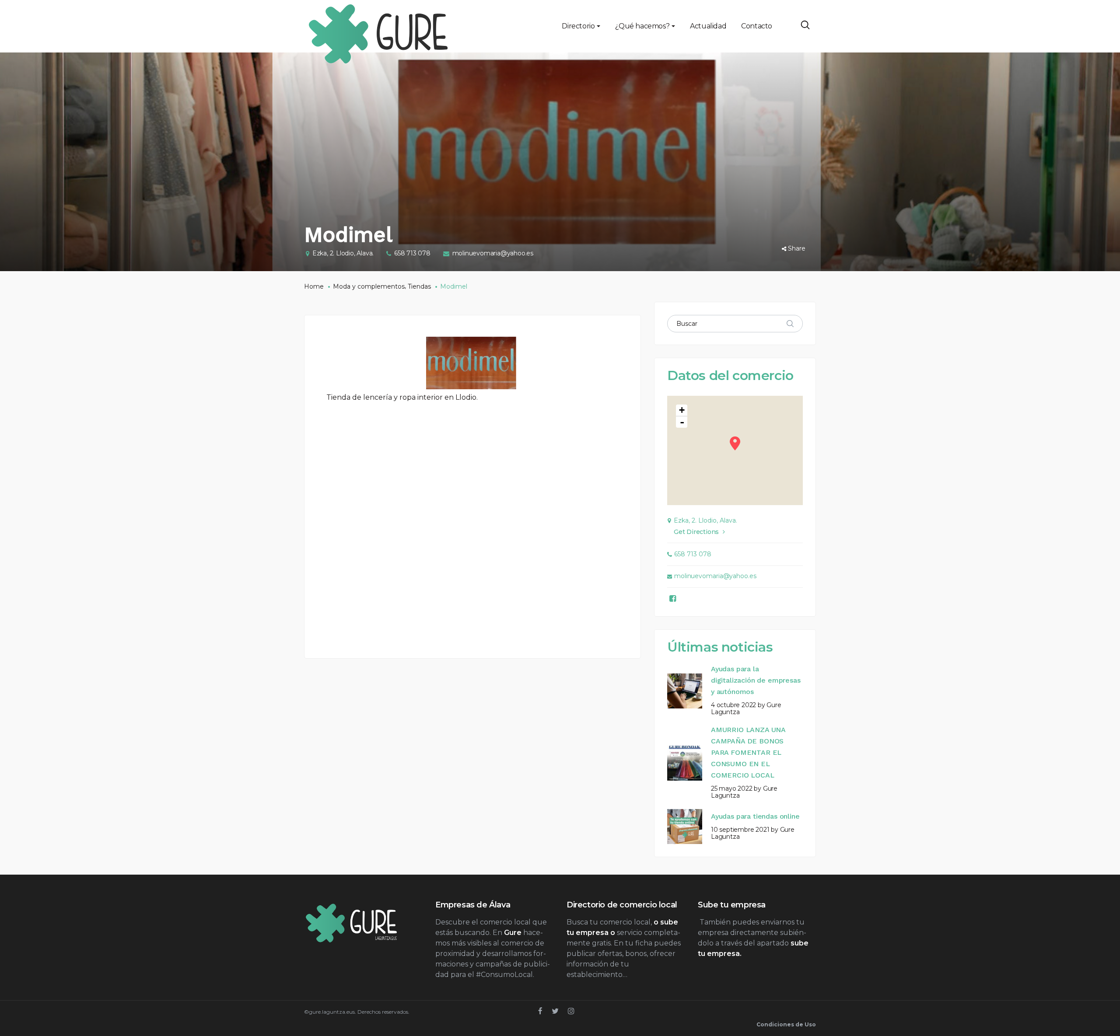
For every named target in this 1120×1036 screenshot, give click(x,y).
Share (796, 248)
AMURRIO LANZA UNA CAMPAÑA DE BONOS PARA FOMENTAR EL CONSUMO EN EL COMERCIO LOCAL (748, 752)
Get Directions (696, 532)
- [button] (682, 422)
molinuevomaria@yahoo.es (492, 253)
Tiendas (419, 286)
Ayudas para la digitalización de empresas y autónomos (755, 680)
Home (314, 286)
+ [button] (682, 410)
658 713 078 (412, 253)
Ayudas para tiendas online (755, 816)
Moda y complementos (369, 286)
